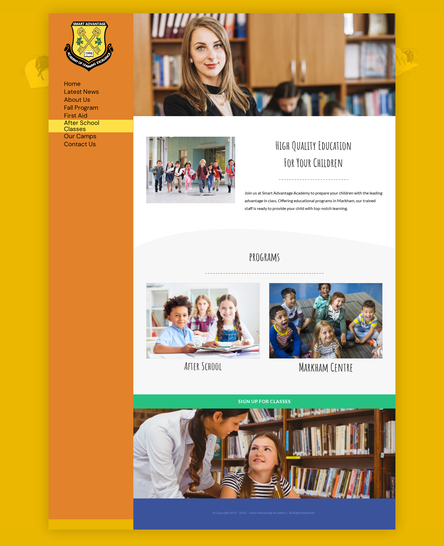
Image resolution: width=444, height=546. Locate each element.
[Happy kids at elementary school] (325, 285)
